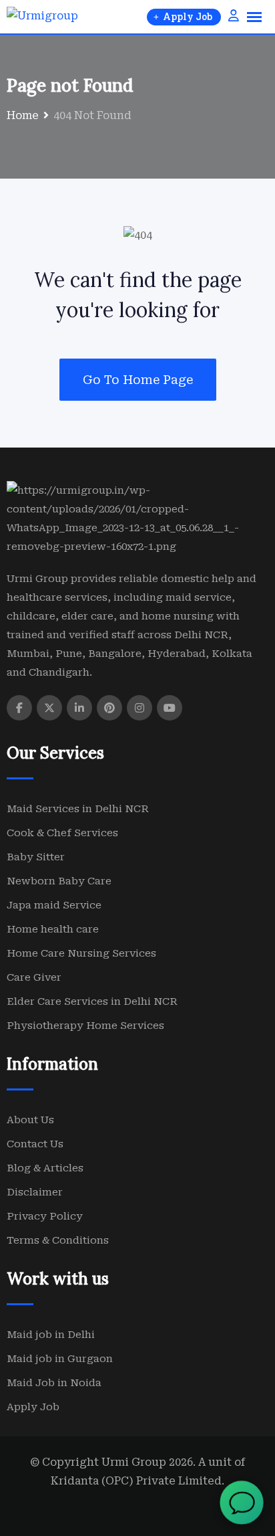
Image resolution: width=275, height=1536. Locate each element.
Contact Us (35, 1144)
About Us (30, 1120)
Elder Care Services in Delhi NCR (92, 1001)
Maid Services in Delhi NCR (78, 809)
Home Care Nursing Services (81, 953)
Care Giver (34, 977)
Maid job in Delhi (51, 1335)
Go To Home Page (138, 380)
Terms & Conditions (58, 1240)
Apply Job (33, 1407)
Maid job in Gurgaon (60, 1359)
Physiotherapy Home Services (85, 1026)
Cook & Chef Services (62, 833)
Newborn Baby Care (59, 881)
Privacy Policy (45, 1216)
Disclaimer (35, 1192)
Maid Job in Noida (54, 1383)
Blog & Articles (45, 1168)
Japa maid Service (54, 905)
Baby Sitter (36, 857)
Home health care (53, 929)
